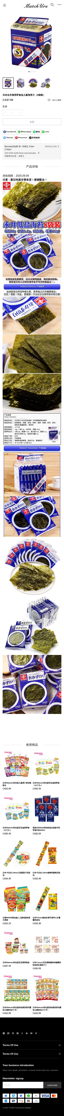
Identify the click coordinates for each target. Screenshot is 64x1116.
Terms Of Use (10, 1045)
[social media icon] (4, 1033)
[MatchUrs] (36, 5)
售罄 (32, 122)
